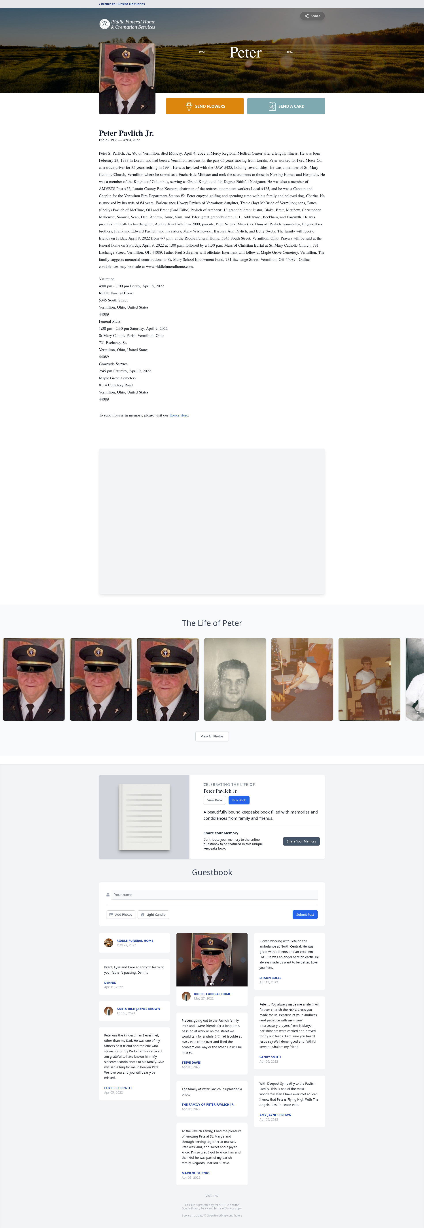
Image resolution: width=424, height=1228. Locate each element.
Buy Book (239, 800)
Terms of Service (224, 1208)
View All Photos (212, 736)
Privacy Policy (199, 1208)
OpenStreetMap (217, 1215)
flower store (179, 415)
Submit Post (305, 914)
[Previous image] (181, 960)
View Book (214, 800)
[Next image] (243, 960)
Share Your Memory (301, 841)
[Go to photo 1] (211, 984)
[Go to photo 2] (213, 984)
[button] (212, 959)
